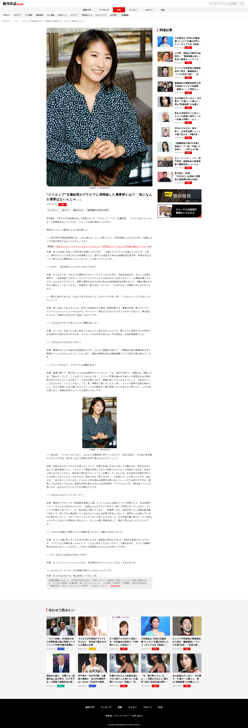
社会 (163, 10)
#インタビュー (53, 210)
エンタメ (133, 10)
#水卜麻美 (50, 15)
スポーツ (149, 10)
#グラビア (74, 15)
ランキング (104, 10)
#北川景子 (114, 15)
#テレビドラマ (101, 15)
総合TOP (87, 10)
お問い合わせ (137, 716)
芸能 (119, 10)
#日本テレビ (62, 15)
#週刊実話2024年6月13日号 (98, 210)
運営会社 (109, 716)
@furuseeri (115, 586)
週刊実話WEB (6, 21)
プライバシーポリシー (122, 716)
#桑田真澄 (39, 15)
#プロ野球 (28, 15)
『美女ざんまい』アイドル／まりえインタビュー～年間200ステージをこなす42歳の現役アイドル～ (101, 246)
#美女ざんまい (78, 210)
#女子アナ (17, 15)
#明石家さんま (86, 15)
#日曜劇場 (125, 15)
